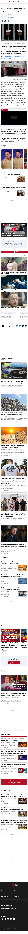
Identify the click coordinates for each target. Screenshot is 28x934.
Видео (15, 888)
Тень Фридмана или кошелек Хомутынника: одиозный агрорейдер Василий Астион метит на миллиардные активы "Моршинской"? (13, 810)
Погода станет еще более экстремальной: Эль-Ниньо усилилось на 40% (12, 446)
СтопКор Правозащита (6, 905)
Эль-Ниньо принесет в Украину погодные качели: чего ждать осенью (12, 739)
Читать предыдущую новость (8, 313)
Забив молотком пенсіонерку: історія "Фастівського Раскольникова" (13, 173)
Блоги (15, 891)
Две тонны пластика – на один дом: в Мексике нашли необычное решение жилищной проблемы (11, 414)
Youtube (13, 244)
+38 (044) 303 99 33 (14, 783)
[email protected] (13, 928)
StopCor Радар (4, 896)
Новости (3, 891)
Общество (8, 5)
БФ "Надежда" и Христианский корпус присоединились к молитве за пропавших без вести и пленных (13, 514)
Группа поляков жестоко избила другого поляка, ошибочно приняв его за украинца (13, 382)
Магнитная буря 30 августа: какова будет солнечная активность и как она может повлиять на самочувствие (13, 753)
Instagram (21, 244)
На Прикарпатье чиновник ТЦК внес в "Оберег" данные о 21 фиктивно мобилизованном (11, 589)
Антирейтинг (17, 896)
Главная (3, 5)
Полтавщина (11, 252)
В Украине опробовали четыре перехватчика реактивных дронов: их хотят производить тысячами (14, 546)
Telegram (5, 244)
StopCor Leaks (6, 790)
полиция (4, 252)
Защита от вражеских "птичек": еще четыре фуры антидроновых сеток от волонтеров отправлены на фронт (10, 646)
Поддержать (15, 663)
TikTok (4, 246)
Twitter (16, 244)
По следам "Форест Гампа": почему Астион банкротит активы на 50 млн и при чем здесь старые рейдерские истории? (14, 796)
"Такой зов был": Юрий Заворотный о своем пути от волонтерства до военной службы (14, 694)
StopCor (10, 14)
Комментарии (7, 326)
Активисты (3, 911)
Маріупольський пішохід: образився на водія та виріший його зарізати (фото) (14, 188)
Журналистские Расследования (8, 908)
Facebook (9, 244)
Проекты (3, 888)
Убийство (18, 252)
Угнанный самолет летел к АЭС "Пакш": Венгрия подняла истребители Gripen (12, 575)
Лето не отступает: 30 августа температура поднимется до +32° (13, 765)
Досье (2, 893)
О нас (2, 903)
